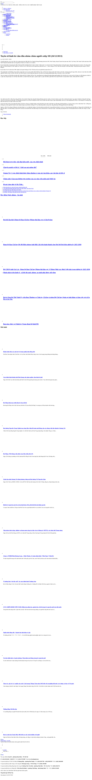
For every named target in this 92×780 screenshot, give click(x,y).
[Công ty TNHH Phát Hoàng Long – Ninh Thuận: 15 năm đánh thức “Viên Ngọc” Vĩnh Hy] (13, 553)
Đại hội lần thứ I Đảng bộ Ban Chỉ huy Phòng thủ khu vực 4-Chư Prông (27, 220)
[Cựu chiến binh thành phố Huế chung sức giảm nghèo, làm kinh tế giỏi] (13, 374)
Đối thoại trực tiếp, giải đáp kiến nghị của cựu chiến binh (23, 162)
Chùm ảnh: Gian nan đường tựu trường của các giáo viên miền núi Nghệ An (29, 179)
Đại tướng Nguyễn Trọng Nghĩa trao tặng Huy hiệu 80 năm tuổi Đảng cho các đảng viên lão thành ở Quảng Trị (27, 190)
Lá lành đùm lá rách (10, 18)
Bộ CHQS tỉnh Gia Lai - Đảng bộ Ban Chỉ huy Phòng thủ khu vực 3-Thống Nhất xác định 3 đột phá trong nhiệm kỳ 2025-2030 (46, 269)
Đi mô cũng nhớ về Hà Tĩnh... (13, 184)
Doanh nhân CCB (7, 20)
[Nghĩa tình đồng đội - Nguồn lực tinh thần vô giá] (13, 629)
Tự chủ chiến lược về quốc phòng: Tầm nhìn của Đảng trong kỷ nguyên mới (24, 658)
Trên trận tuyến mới (10, 10)
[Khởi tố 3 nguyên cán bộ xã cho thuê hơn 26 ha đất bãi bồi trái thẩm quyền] (13, 502)
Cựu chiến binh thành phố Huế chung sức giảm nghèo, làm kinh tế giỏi (18, 188)
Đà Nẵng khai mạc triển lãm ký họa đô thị (12, 189)
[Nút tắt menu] (1, 11)
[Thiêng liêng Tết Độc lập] (13, 706)
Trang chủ (5, 51)
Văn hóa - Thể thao (7, 27)
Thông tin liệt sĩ (6, 31)
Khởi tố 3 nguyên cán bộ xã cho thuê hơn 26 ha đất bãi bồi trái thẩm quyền (24, 505)
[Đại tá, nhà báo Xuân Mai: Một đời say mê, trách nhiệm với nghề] (13, 732)
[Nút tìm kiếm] (13, 12)
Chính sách (5, 19)
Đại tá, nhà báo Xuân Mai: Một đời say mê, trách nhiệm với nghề (21, 734)
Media (4, 32)
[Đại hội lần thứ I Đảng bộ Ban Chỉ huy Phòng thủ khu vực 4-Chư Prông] (13, 217)
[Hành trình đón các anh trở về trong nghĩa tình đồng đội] (13, 349)
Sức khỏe (5, 26)
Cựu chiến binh (6, 9)
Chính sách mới (9, 23)
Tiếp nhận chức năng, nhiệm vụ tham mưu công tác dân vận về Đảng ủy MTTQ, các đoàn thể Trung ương (33, 530)
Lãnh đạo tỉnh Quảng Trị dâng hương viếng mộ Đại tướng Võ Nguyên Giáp (24, 479)
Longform (8, 33)
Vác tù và (8, 18)
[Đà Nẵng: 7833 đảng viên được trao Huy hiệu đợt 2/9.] (13, 451)
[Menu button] (1, 1)
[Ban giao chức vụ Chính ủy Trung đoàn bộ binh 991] (13, 321)
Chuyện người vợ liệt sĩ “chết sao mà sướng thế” (20, 167)
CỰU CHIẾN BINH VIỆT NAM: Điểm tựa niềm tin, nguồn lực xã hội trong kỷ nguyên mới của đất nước (32, 607)
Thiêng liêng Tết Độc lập (10, 709)
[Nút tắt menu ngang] (8, 751)
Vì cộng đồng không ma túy (12, 30)
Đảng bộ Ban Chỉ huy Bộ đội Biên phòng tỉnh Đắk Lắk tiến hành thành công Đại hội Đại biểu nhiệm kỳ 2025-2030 (42, 244)
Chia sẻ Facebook (7, 114)
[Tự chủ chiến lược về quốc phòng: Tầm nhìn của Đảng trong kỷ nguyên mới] (13, 655)
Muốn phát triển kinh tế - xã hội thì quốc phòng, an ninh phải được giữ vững (29, 272)
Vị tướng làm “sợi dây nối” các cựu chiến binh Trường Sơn (19, 581)
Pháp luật (5, 29)
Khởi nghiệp (8, 21)
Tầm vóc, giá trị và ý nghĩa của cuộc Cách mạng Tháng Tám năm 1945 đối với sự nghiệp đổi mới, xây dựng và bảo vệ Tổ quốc (38, 683)
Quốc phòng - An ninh (8, 52)
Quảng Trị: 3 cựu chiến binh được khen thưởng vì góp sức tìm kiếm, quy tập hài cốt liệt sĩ (34, 173)
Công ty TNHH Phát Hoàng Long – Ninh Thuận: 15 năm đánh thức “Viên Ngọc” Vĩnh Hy (28, 556)
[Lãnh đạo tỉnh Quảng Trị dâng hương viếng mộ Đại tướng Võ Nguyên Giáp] (13, 476)
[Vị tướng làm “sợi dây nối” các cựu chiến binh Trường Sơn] (13, 578)
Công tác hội (8, 13)
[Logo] (2, 3)
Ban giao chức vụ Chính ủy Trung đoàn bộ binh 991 (21, 324)
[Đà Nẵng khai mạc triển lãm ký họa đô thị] (13, 400)
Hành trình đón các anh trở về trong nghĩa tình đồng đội (15, 187)
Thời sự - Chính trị (7, 8)
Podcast (7, 28)
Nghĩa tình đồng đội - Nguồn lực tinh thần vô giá (16, 632)
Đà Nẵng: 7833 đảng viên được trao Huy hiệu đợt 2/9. (14, 192)
